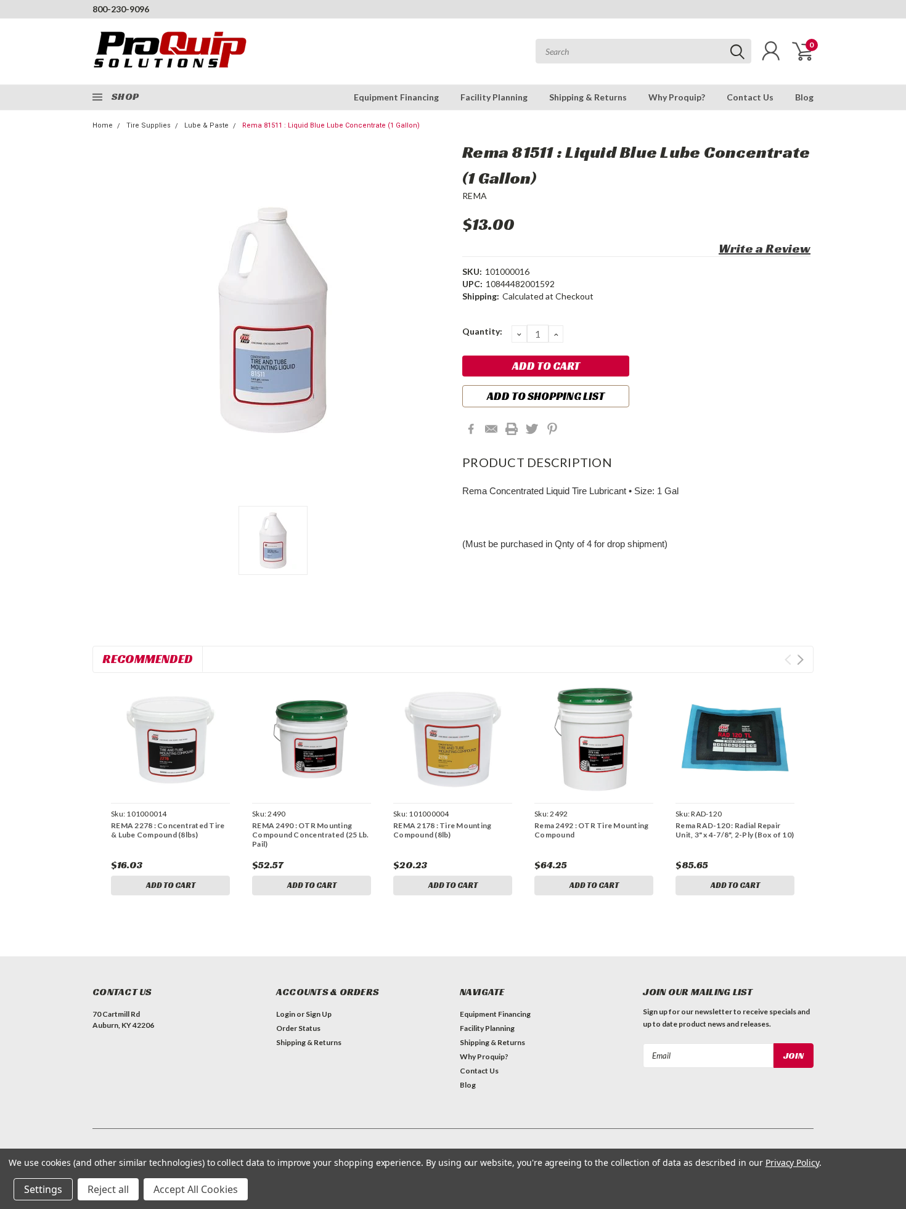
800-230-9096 (120, 9)
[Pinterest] (552, 429)
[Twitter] (532, 429)
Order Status (298, 1028)
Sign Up (319, 1014)
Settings (43, 1189)
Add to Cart (170, 885)
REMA (474, 195)
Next (800, 659)
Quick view (170, 740)
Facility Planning (494, 97)
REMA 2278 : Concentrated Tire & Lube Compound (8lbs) (167, 830)
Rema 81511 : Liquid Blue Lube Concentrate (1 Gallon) (331, 125)
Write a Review (764, 248)
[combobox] (643, 51)
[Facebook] (471, 429)
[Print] (511, 429)
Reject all (108, 1189)
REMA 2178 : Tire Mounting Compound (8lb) (442, 830)
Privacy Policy (792, 1162)
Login (285, 1014)
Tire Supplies (148, 125)
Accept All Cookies (195, 1189)
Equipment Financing (396, 97)
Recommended (147, 659)
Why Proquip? (676, 97)
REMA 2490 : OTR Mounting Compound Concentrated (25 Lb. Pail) (310, 835)
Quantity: (482, 331)
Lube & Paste (206, 125)
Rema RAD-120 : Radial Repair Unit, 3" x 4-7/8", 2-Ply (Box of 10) (734, 830)
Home (102, 125)
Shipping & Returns (588, 97)
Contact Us (750, 97)
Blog (804, 97)
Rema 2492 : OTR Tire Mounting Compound (591, 830)
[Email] (491, 429)
